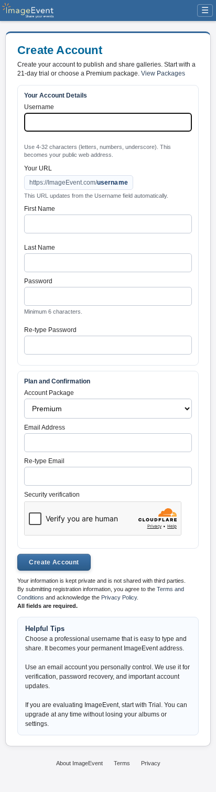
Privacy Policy (119, 597)
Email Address (44, 427)
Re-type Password (50, 330)
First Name (39, 208)
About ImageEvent (79, 763)
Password (38, 281)
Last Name (39, 247)
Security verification (52, 494)
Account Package (49, 393)
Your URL (38, 168)
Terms (122, 763)
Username (39, 107)
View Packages (163, 73)
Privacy (150, 763)
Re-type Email (44, 461)
